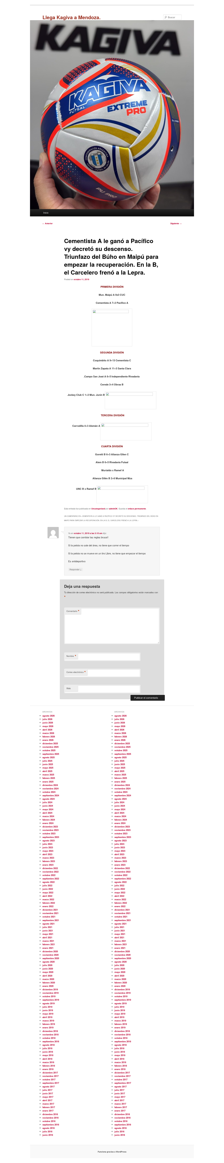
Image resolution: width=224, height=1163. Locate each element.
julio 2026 (47, 719)
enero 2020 (47, 986)
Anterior (47, 223)
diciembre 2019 (50, 989)
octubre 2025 (48, 750)
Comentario (72, 611)
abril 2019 (47, 1017)
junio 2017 (47, 1093)
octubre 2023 (48, 833)
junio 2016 (47, 1134)
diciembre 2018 (50, 1031)
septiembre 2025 (50, 753)
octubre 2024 (48, 791)
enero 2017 (47, 1110)
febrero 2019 (48, 1024)
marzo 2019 (48, 1020)
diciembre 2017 (50, 1072)
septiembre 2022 (50, 878)
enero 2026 (47, 739)
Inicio (45, 212)
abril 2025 (47, 771)
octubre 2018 (48, 1037)
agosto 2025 (48, 757)
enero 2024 (47, 823)
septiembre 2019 (50, 999)
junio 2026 (47, 722)
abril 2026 (47, 729)
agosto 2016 (48, 1128)
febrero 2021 (48, 944)
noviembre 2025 (50, 746)
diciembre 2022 (50, 868)
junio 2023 (47, 847)
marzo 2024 (48, 816)
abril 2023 (47, 854)
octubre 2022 (48, 875)
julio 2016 (47, 1131)
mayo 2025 (47, 767)
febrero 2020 (48, 982)
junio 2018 (47, 1051)
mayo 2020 (47, 972)
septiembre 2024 (50, 795)
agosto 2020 (48, 961)
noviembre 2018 (50, 1034)
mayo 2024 (47, 809)
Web (68, 688)
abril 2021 (47, 937)
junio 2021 (47, 930)
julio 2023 (47, 843)
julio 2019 (47, 1006)
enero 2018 (47, 1069)
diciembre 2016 (50, 1114)
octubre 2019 (48, 996)
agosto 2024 (48, 798)
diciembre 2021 (50, 909)
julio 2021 (47, 927)
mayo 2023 (47, 850)
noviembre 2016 (50, 1117)
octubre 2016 (48, 1121)
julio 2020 (47, 965)
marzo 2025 (48, 774)
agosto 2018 (48, 1044)
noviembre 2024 (50, 788)
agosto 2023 (48, 840)
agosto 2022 (48, 882)
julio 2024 (47, 802)
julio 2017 (47, 1089)
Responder (75, 569)
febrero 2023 (48, 861)
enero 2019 (47, 1027)
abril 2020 (47, 975)
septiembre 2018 (50, 1041)
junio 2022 (47, 888)
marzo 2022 (48, 899)
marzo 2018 (48, 1062)
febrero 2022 (48, 902)
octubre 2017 (48, 1079)
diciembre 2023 (50, 826)
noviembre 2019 (50, 992)
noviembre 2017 (50, 1076)
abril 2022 (47, 895)
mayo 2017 (47, 1096)
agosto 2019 (48, 1003)
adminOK (113, 508)
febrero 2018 (48, 1065)
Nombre (71, 656)
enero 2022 (47, 906)
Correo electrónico (76, 672)
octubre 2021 (48, 916)
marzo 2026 (48, 733)
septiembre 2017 (50, 1082)
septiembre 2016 (50, 1124)
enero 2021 (47, 947)
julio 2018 (47, 1048)
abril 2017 (47, 1100)
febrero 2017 (48, 1107)
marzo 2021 (48, 940)
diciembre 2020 (50, 951)
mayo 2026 (47, 726)
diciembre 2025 (50, 743)
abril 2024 (47, 812)
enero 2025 (47, 781)
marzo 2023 (48, 857)
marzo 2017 (48, 1103)
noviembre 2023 (50, 830)
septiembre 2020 (50, 958)
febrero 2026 (48, 736)
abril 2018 (47, 1058)
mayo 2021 (47, 934)
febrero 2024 (48, 819)
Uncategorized (98, 508)
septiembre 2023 (50, 837)
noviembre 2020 (50, 954)
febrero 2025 (48, 778)
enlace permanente (137, 508)
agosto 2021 (48, 923)
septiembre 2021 (50, 920)
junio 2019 (47, 1010)
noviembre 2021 (50, 913)
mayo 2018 (47, 1055)
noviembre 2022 (50, 871)
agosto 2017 (48, 1086)
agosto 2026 (48, 715)
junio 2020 (47, 968)
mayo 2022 (47, 892)
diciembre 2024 (50, 785)
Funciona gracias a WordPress (112, 1151)
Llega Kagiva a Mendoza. (71, 17)
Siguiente (176, 223)
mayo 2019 (47, 1013)
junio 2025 (47, 764)
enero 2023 (47, 864)
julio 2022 (47, 885)
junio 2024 (47, 805)
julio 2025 (47, 760)
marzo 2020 (48, 979)
